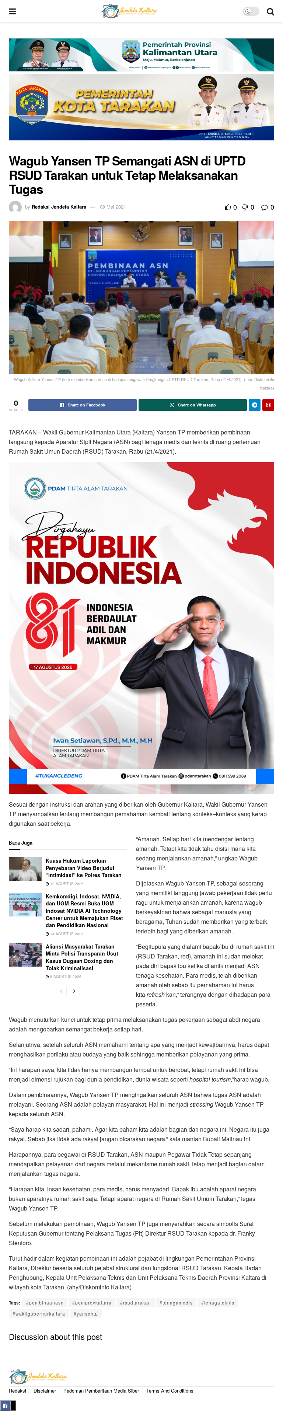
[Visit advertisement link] (141, 93)
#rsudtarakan (135, 1302)
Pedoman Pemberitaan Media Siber (101, 1390)
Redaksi (17, 1390)
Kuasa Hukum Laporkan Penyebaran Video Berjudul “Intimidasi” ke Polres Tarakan (84, 868)
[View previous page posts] (61, 991)
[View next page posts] (74, 991)
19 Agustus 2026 (66, 883)
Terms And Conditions (169, 1390)
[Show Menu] (12, 11)
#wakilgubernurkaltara (39, 1313)
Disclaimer (45, 1390)
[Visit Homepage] (129, 11)
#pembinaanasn (45, 1302)
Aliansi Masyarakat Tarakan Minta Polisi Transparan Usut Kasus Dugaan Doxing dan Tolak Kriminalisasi (82, 957)
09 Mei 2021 (113, 206)
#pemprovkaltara (92, 1302)
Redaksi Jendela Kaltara (59, 206)
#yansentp (86, 1313)
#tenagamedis (176, 1302)
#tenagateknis (217, 1302)
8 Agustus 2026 (65, 976)
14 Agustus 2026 (66, 933)
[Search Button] (270, 11)
